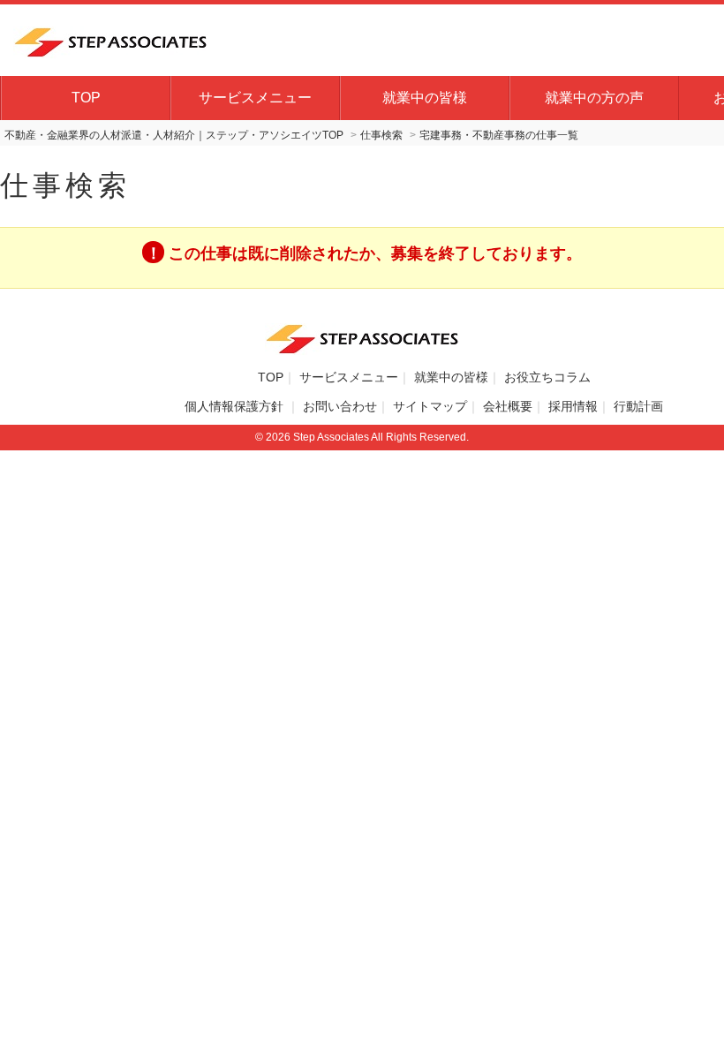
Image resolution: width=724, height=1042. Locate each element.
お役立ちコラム (547, 377)
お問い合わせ (340, 406)
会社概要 (507, 406)
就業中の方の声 (594, 97)
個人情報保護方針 (236, 406)
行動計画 (638, 406)
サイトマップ (430, 406)
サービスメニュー (255, 97)
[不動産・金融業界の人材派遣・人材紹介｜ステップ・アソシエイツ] (110, 40)
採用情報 (573, 406)
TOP (86, 97)
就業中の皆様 (424, 97)
